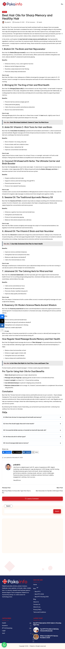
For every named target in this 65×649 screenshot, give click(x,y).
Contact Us (36, 604)
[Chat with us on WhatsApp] (4, 644)
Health (4, 12)
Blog (34, 599)
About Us (36, 602)
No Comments (31, 22)
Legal (3, 630)
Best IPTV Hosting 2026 (42, 596)
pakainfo (16, 465)
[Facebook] (2, 316)
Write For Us (36, 607)
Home (35, 584)
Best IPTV (37, 591)
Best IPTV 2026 (39, 594)
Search (8, 506)
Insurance (5, 625)
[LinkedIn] (2, 325)
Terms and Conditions (39, 612)
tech (3, 633)
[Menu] (62, 4)
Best (34, 588)
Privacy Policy (37, 609)
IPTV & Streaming (7, 628)
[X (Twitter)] (2, 321)
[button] (17, 480)
